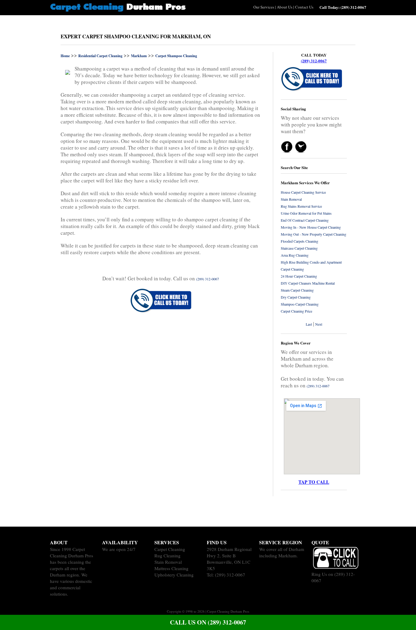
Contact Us (304, 7)
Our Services (263, 7)
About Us (284, 7)
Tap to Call (313, 482)
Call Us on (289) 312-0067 (208, 622)
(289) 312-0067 (314, 61)
